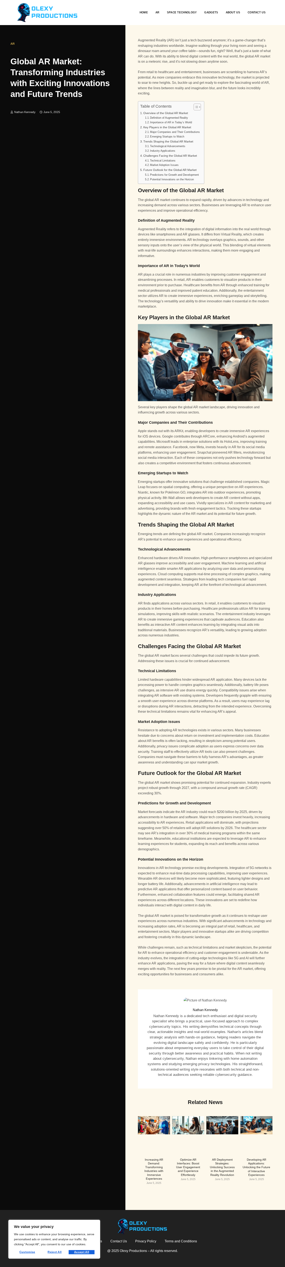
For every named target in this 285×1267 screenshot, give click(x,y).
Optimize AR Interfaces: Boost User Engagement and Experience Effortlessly (188, 1167)
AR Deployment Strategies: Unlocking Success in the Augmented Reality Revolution (222, 1167)
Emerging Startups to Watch (167, 136)
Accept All (81, 1252)
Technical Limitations (162, 160)
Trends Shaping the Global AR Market (168, 141)
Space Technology (182, 12)
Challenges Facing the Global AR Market (170, 155)
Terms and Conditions (181, 1241)
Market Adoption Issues (164, 165)
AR (157, 12)
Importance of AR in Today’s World (171, 122)
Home (144, 12)
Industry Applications (162, 150)
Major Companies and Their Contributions (175, 132)
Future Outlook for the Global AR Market (170, 170)
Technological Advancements (167, 146)
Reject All (55, 1252)
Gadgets (211, 12)
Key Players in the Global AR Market (167, 127)
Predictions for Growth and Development (174, 174)
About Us (233, 12)
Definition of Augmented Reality (169, 117)
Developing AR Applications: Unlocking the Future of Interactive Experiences (256, 1167)
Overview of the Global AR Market (165, 113)
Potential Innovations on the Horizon (172, 179)
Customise (27, 1252)
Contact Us (257, 12)
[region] (54, 1239)
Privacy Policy (145, 1241)
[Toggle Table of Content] (195, 107)
